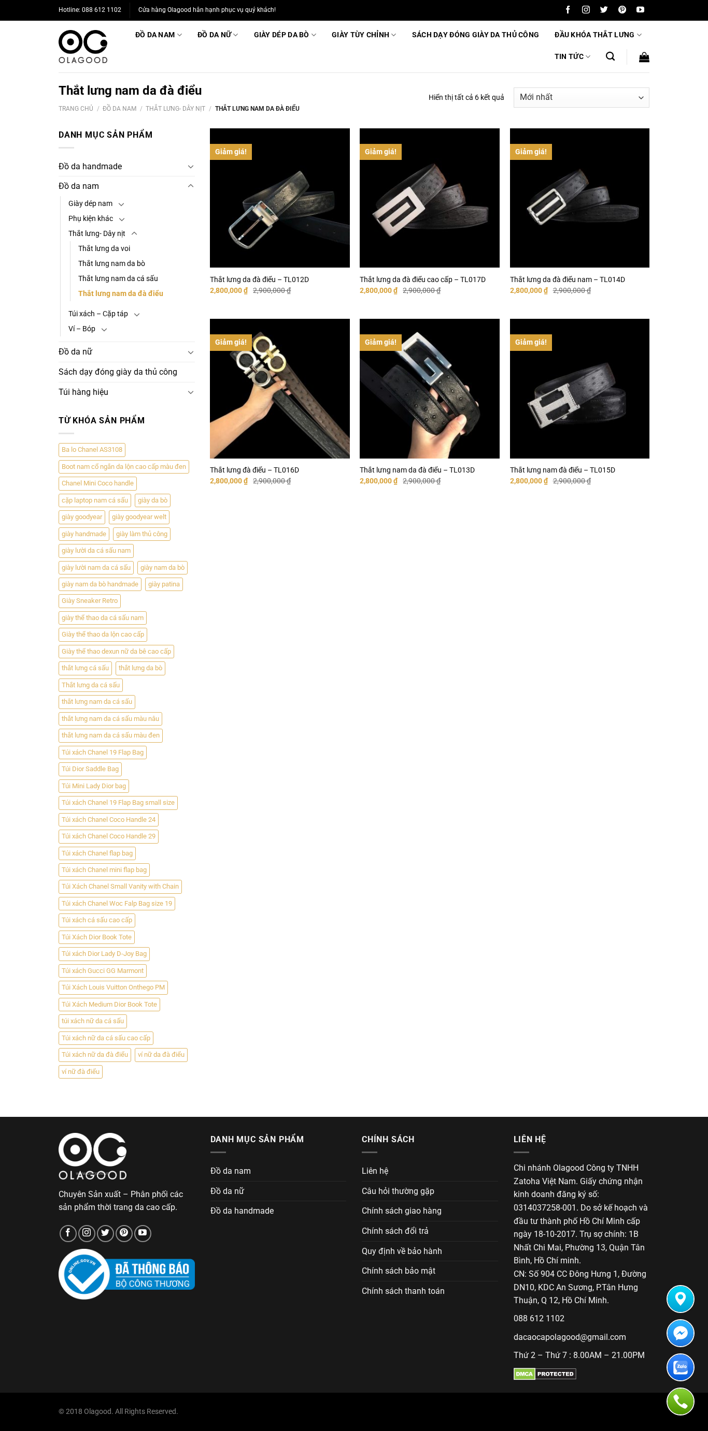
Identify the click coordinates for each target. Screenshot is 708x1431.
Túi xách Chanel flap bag (97, 853)
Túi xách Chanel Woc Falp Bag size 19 (117, 903)
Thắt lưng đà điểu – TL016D (254, 470)
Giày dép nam (90, 203)
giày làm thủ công (141, 534)
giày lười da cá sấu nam (96, 550)
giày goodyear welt (139, 517)
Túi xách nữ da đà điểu (95, 1054)
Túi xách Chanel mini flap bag (104, 870)
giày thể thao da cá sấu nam (103, 618)
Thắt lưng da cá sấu (91, 685)
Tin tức (569, 56)
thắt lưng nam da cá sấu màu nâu (110, 718)
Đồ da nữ (214, 35)
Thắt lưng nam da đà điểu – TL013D (417, 470)
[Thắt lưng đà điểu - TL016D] (280, 389)
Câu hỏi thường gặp (398, 1191)
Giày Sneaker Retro (90, 600)
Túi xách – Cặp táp (98, 313)
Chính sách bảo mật (398, 1271)
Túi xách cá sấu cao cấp (97, 920)
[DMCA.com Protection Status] (545, 1373)
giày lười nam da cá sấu (96, 567)
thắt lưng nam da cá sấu (97, 701)
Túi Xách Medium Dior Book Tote (109, 1004)
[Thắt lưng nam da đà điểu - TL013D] (430, 389)
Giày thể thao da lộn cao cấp (103, 634)
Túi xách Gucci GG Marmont (103, 971)
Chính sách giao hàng (402, 1211)
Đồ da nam (155, 35)
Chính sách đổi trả (395, 1231)
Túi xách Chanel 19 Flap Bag (103, 752)
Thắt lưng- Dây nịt (175, 108)
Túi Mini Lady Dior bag (94, 786)
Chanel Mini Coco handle (98, 483)
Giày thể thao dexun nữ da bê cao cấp (116, 651)
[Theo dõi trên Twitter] (604, 10)
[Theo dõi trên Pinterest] (622, 10)
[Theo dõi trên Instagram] (586, 10)
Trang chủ (76, 108)
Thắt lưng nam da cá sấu (118, 278)
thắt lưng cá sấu (85, 668)
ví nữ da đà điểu (161, 1054)
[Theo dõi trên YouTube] (640, 10)
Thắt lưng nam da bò (111, 263)
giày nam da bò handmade (100, 584)
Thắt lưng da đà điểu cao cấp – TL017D (423, 279)
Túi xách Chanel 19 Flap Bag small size (118, 802)
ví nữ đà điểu (81, 1071)
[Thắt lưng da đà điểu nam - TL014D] (580, 198)
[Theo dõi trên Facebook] (568, 10)
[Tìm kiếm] (610, 56)
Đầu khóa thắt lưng (594, 35)
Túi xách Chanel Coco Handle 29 (108, 836)
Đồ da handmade (90, 166)
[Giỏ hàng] (644, 57)
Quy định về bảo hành (402, 1251)
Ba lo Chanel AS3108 (92, 449)
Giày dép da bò (281, 35)
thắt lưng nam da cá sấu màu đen (111, 735)
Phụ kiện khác (90, 218)
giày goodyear (82, 517)
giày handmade (84, 534)
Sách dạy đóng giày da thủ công (476, 35)
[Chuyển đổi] (191, 166)
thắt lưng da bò (140, 668)
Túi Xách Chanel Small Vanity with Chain (120, 886)
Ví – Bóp (81, 328)
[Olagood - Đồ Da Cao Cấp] (83, 46)
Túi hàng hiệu (83, 392)
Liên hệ (375, 1171)
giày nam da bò (162, 567)
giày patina (164, 584)
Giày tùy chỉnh (360, 35)
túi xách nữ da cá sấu (93, 1021)
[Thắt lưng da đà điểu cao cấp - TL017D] (430, 198)
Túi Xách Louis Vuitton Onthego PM (113, 987)
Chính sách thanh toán (403, 1291)
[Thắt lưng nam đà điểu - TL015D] (580, 389)
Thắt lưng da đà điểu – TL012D (259, 279)
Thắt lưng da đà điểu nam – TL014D (567, 279)
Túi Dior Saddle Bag (90, 769)
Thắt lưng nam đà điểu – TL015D (562, 470)
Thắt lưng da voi (104, 248)
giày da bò (152, 500)
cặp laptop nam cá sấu (95, 500)
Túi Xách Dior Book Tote (97, 937)
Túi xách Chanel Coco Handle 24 (108, 819)
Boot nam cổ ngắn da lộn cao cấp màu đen (124, 466)
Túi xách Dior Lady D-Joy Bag (104, 953)
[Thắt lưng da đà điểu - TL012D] (280, 198)
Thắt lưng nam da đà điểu (120, 293)
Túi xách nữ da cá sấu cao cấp (106, 1038)
